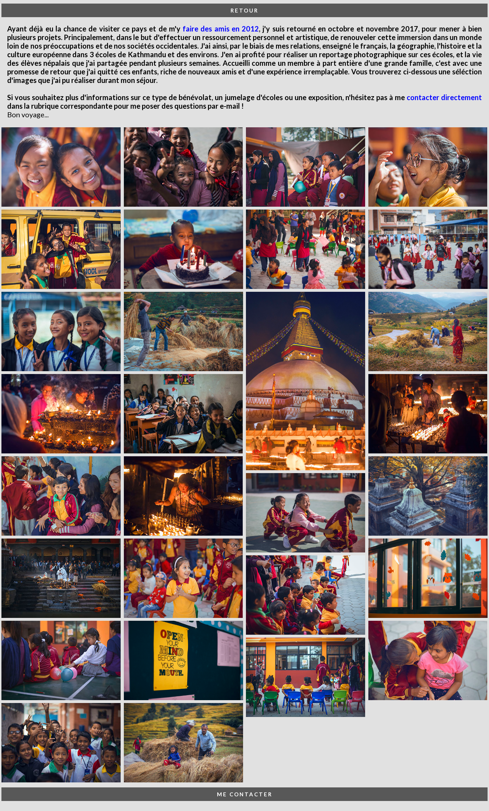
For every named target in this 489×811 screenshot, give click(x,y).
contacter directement (444, 97)
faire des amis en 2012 (221, 28)
